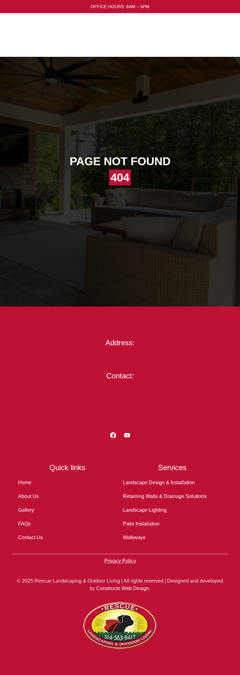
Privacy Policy (120, 561)
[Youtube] (127, 435)
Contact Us (30, 537)
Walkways (134, 537)
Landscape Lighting (145, 510)
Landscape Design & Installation (159, 482)
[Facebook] (113, 435)
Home (25, 482)
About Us (28, 496)
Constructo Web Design (122, 588)
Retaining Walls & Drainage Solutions (165, 496)
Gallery (26, 510)
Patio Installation (141, 523)
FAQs (24, 523)
